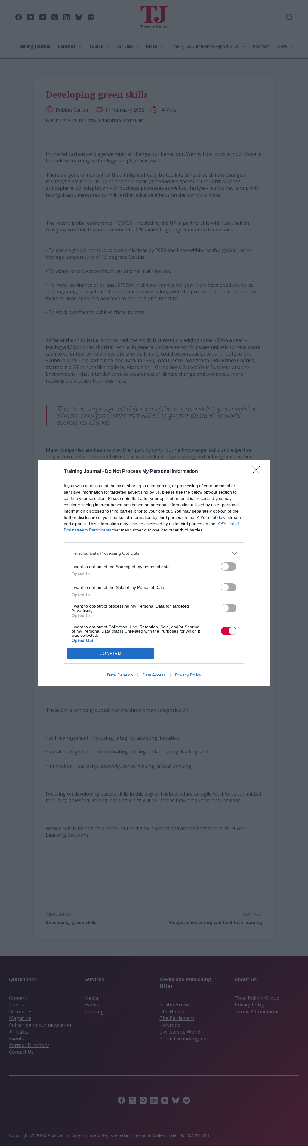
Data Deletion (120, 675)
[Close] (258, 471)
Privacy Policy (188, 675)
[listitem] (154, 553)
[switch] (228, 566)
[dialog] (154, 573)
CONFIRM (111, 653)
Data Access (154, 675)
